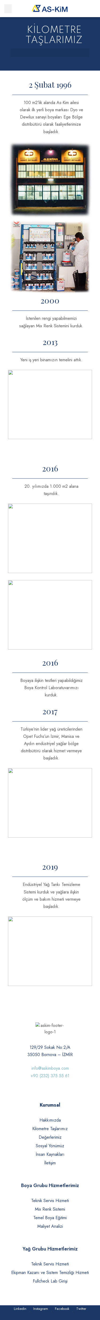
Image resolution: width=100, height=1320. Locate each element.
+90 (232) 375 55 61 (50, 1076)
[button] (8, 8)
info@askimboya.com (50, 1068)
